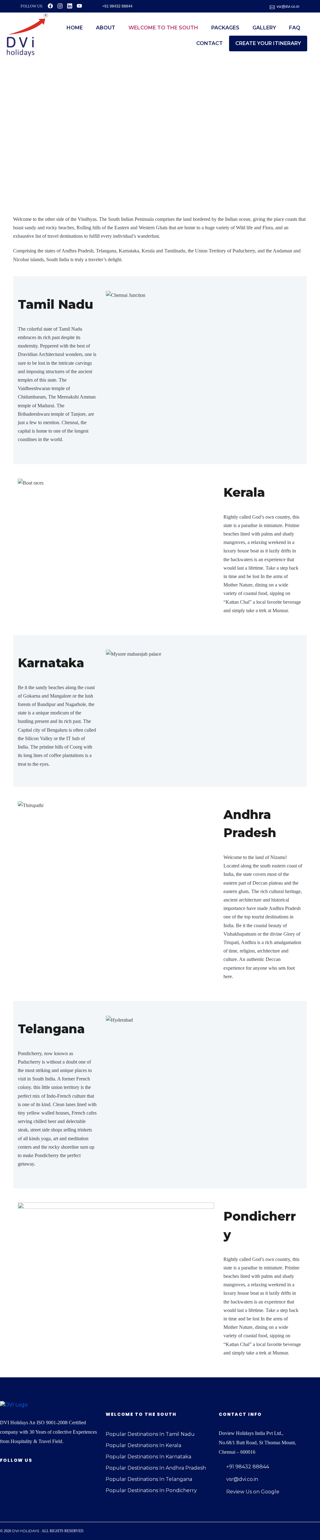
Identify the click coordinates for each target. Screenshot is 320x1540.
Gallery (264, 28)
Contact (209, 43)
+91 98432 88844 (117, 6)
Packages (225, 28)
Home (75, 28)
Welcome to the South (163, 28)
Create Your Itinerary (268, 43)
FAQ (294, 28)
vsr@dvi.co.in (288, 6)
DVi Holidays (25, 1530)
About (105, 28)
